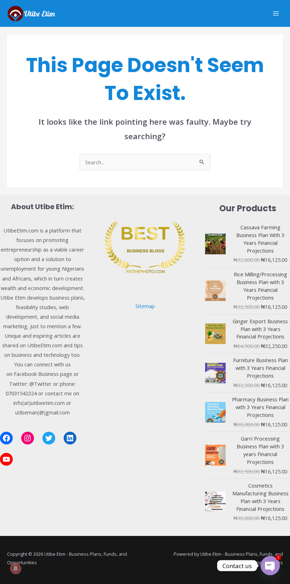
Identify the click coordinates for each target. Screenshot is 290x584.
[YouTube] (6, 459)
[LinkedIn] (70, 438)
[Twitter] (48, 438)
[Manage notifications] (15, 568)
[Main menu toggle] (276, 13)
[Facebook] (6, 438)
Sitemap (145, 305)
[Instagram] (27, 438)
